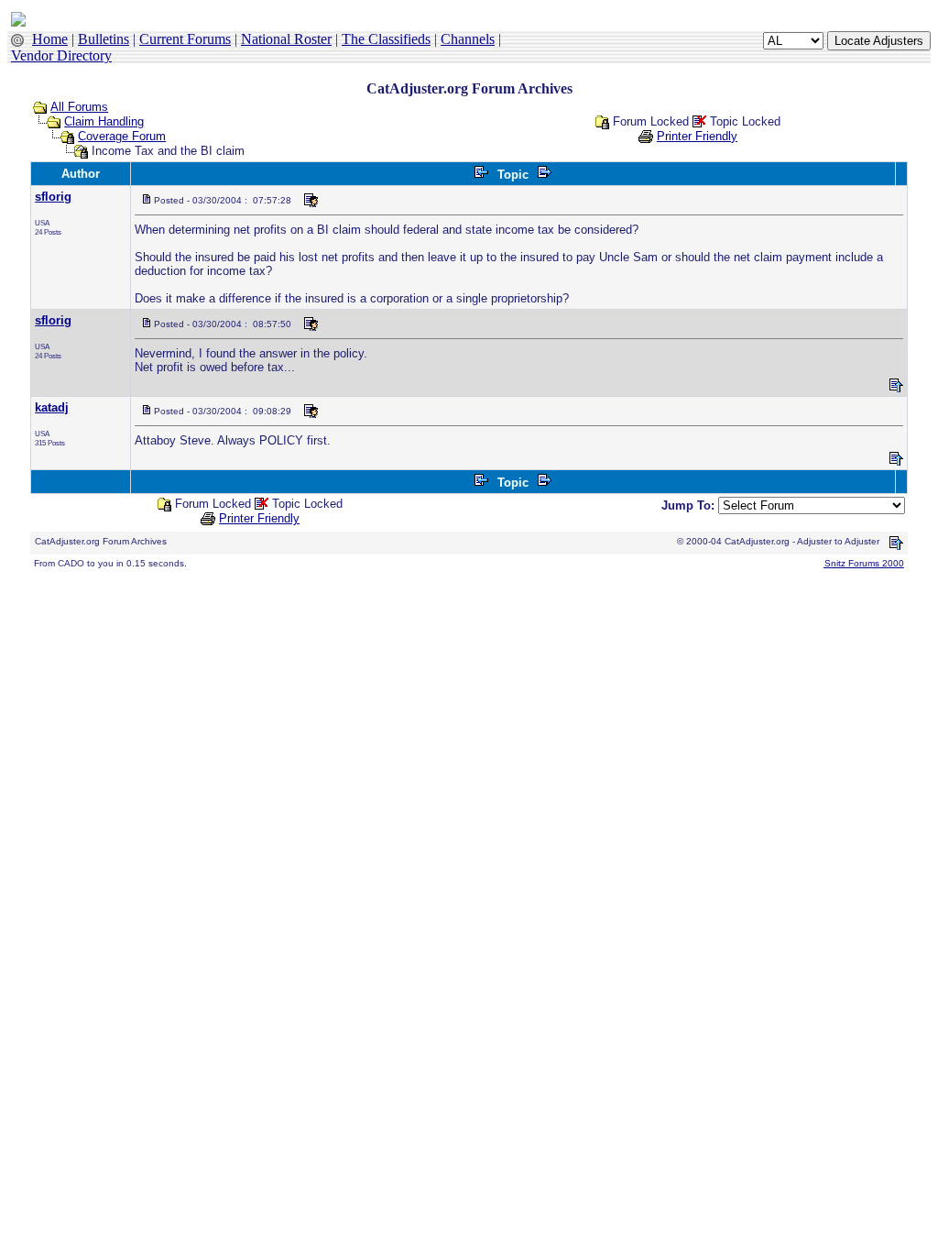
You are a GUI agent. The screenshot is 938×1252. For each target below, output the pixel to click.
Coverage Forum (122, 136)
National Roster (286, 39)
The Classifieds (386, 39)
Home (50, 39)
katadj (52, 407)
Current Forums (185, 39)
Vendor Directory (61, 55)
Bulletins (103, 39)
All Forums (79, 107)
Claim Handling (104, 121)
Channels (468, 39)
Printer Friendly (697, 136)
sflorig (53, 196)
